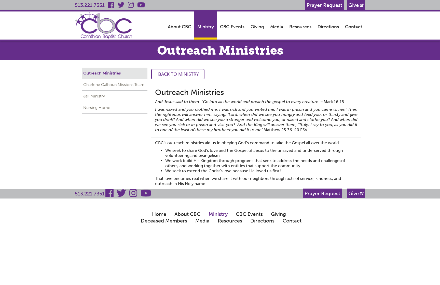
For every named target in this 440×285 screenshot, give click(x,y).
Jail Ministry (94, 96)
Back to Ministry (178, 74)
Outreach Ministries (102, 73)
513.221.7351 (90, 5)
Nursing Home (96, 107)
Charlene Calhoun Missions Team (113, 84)
